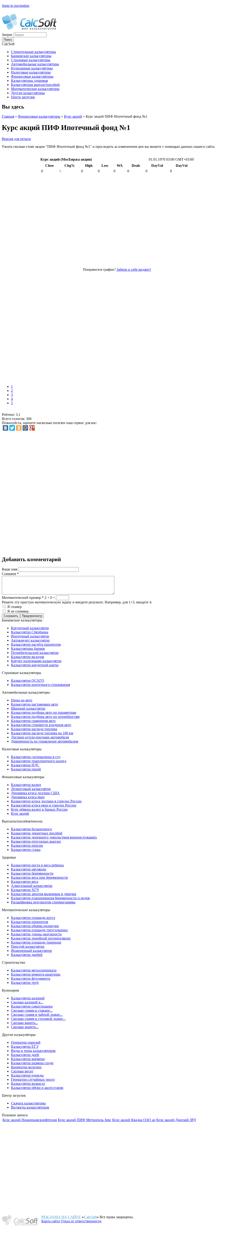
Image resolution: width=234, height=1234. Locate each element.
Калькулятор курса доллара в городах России (46, 801)
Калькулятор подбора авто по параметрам (43, 712)
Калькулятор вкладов (27, 657)
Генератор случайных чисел (33, 1079)
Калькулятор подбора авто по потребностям (45, 717)
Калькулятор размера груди (32, 1063)
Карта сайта (50, 1221)
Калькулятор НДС (25, 765)
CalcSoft (90, 1217)
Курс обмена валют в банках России (39, 809)
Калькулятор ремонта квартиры (35, 974)
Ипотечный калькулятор (30, 636)
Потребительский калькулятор (34, 653)
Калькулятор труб (25, 983)
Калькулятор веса (24, 882)
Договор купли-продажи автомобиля (40, 737)
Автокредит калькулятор (30, 640)
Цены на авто (21, 700)
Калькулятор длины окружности (36, 934)
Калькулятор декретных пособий (36, 833)
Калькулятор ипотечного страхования (40, 685)
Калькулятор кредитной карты (34, 665)
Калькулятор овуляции (28, 869)
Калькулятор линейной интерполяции (41, 938)
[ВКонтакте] (5, 428)
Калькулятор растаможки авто (34, 704)
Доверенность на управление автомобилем (44, 741)
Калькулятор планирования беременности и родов (50, 898)
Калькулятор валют (26, 785)
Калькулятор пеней (26, 769)
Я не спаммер (18, 611)
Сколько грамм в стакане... (32, 1010)
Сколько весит (22, 1071)
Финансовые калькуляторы (39, 116)
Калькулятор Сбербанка (29, 632)
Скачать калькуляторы (28, 1103)
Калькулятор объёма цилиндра (35, 926)
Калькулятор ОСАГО (27, 680)
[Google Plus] (32, 428)
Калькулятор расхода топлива (34, 729)
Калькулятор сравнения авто (33, 721)
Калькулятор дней (25, 1055)
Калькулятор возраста (28, 1083)
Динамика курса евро (28, 797)
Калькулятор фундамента (30, 978)
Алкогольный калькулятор (31, 886)
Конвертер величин (26, 1067)
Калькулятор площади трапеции (36, 942)
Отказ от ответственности (81, 1221)
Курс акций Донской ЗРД (176, 1120)
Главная (8, 116)
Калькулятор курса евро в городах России (43, 805)
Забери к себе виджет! (134, 269)
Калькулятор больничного (31, 829)
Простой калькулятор (27, 946)
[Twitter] (12, 428)
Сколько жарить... (25, 1027)
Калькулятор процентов (29, 922)
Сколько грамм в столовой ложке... (38, 1019)
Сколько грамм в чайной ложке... (37, 1014)
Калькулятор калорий (28, 998)
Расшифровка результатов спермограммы (43, 902)
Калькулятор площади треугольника (39, 930)
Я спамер (14, 607)
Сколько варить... (24, 1023)
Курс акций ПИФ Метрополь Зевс (84, 1120)
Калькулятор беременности (32, 873)
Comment (10, 574)
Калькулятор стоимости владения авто (41, 725)
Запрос (7, 35)
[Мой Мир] (25, 428)
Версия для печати (16, 139)
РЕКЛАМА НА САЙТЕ (61, 1217)
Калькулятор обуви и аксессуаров (37, 1088)
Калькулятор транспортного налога (38, 761)
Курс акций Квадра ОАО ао (133, 1120)
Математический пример (23, 598)
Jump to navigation (15, 6)
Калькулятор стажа (25, 850)
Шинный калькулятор (28, 708)
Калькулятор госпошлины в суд (35, 757)
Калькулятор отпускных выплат (36, 841)
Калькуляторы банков (28, 648)
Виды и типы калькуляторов (33, 1051)
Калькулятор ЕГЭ (24, 1046)
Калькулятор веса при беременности (39, 877)
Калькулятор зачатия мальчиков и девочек (43, 894)
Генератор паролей (25, 1042)
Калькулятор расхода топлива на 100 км (42, 733)
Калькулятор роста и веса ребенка (37, 865)
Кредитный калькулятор (30, 628)
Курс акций (73, 116)
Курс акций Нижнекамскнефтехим (30, 1120)
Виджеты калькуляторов (30, 1107)
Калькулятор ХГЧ (25, 890)
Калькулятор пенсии (27, 845)
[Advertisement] (68, 326)
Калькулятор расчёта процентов (36, 644)
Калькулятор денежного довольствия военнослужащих (54, 837)
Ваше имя (10, 569)
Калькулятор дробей (27, 955)
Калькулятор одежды (27, 1075)
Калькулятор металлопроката (33, 970)
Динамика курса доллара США (35, 793)
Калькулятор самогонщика (32, 1006)
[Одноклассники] (18, 428)
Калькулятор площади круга (33, 918)
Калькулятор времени (28, 1059)
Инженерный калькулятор (31, 951)
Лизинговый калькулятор (31, 789)
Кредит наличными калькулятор (36, 661)
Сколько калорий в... (27, 1002)
